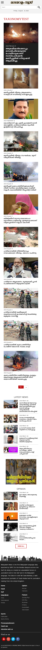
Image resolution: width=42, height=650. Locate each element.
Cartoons (24, 591)
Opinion (24, 586)
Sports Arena (5, 619)
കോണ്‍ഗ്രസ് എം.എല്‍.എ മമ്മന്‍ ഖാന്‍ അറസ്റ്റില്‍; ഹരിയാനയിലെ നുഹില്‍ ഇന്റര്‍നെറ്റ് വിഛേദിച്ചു (20, 125)
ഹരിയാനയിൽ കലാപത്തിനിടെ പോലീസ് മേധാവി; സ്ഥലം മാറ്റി (17, 346)
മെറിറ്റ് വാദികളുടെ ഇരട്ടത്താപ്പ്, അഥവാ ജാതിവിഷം (27, 506)
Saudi (3, 589)
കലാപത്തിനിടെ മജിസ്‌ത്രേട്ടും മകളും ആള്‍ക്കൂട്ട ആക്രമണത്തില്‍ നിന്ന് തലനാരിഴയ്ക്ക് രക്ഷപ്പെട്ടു (20, 377)
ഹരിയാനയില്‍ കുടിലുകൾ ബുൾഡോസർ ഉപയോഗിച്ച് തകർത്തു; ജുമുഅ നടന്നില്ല (20, 314)
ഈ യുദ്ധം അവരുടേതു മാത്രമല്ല (28, 495)
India (2, 598)
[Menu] (2, 2)
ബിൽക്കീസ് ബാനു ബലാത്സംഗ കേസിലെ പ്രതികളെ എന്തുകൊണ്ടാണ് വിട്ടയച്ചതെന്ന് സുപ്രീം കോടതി (20, 221)
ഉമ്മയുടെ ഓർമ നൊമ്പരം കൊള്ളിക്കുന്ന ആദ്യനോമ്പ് (28, 517)
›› (26, 387)
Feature (24, 595)
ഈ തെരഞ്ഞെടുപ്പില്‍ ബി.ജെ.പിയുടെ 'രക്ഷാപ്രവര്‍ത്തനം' (27, 527)
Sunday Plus (25, 598)
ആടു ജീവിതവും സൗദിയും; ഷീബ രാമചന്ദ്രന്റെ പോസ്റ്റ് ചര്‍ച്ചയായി (26, 451)
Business (24, 602)
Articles (24, 588)
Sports (3, 614)
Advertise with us (7, 629)
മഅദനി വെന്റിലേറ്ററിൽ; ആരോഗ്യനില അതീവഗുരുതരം (28, 440)
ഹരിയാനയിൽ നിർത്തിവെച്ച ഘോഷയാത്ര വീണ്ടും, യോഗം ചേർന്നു (20, 252)
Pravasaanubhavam (7, 623)
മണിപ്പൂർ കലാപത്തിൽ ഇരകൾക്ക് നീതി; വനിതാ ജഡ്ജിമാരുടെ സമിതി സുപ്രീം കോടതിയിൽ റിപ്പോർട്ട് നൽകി (20, 188)
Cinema (24, 605)
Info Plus (24, 600)
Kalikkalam (4, 616)
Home (3, 586)
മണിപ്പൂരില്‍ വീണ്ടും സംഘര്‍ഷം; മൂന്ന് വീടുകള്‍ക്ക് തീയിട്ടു (20, 157)
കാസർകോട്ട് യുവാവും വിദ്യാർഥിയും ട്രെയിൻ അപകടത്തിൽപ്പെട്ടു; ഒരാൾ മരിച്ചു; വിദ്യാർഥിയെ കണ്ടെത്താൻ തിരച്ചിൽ (28, 407)
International (5, 600)
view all (21, 546)
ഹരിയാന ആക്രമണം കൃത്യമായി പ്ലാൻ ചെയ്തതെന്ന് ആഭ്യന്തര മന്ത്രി (20, 283)
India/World (4, 595)
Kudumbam (25, 607)
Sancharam (25, 610)
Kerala (3, 603)
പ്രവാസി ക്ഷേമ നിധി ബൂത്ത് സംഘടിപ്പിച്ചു (27, 429)
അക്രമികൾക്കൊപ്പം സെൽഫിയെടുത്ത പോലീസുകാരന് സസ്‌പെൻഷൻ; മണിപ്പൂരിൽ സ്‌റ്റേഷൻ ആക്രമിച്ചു (18, 55)
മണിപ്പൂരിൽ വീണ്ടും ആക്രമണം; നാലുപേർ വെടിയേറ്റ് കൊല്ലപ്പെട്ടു (18, 94)
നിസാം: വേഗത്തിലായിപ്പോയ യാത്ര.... (27, 538)
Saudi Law (4, 626)
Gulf (2, 592)
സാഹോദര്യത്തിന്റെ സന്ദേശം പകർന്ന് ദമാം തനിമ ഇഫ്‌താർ (28, 419)
